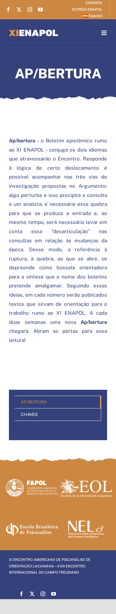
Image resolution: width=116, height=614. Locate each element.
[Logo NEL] (86, 523)
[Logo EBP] (32, 526)
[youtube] (40, 9)
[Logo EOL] (86, 481)
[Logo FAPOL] (32, 481)
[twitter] (19, 9)
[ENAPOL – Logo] (33, 32)
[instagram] (29, 9)
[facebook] (8, 9)
